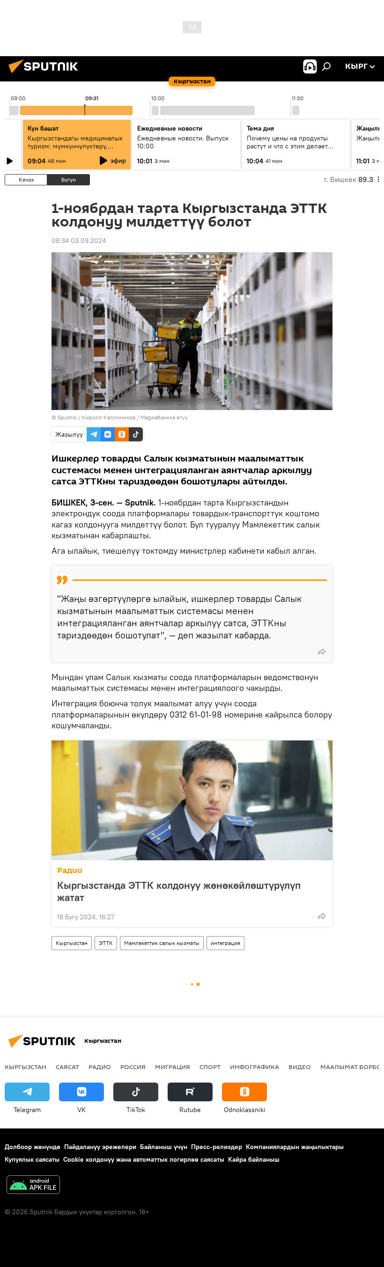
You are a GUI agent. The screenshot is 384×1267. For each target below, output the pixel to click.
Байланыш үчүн (163, 1146)
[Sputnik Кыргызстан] (46, 74)
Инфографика (254, 1066)
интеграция (225, 942)
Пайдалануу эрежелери (100, 1146)
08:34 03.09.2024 (79, 240)
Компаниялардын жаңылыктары (295, 1146)
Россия (133, 1066)
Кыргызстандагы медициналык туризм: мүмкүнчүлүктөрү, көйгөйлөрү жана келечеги (75, 146)
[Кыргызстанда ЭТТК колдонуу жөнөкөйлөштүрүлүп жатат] (192, 800)
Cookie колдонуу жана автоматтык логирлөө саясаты (143, 1159)
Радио (69, 870)
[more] (321, 651)
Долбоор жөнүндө (32, 1146)
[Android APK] (33, 1185)
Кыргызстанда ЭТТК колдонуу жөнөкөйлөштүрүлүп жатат (179, 891)
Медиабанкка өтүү (164, 417)
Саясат (67, 1066)
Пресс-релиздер (216, 1146)
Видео (299, 1066)
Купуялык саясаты (32, 1159)
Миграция (172, 1066)
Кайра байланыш (254, 1159)
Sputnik (67, 417)
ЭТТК (106, 942)
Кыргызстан (72, 942)
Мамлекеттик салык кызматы (161, 942)
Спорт (210, 1066)
